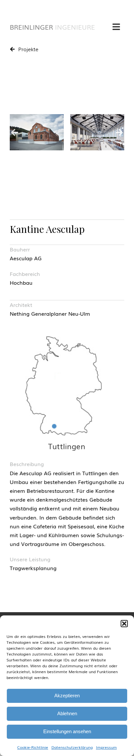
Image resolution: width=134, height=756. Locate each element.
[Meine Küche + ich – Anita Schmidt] (37, 132)
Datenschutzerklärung (72, 747)
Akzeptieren (67, 695)
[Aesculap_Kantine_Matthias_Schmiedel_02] (97, 132)
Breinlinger (52, 27)
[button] (124, 623)
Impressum (106, 747)
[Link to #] (116, 27)
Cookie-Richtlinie (32, 747)
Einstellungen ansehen (67, 731)
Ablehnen (67, 713)
